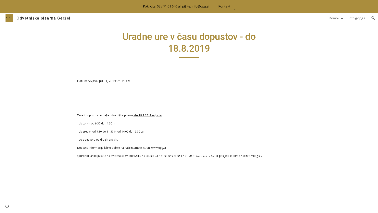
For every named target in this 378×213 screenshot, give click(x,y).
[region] (189, 6)
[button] (373, 18)
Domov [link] (334, 18)
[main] (189, 44)
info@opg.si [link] (357, 18)
